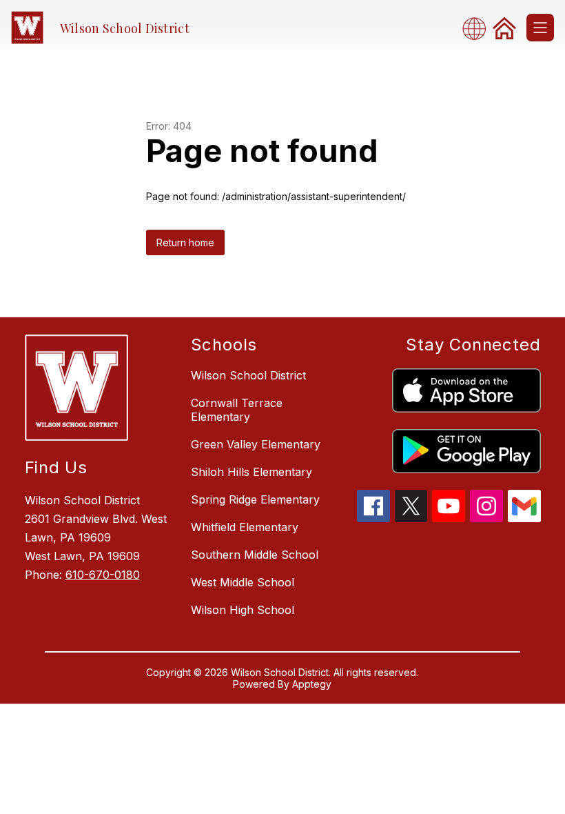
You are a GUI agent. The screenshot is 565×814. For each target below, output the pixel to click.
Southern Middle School (254, 555)
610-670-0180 (102, 575)
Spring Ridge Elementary (255, 499)
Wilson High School (242, 610)
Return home (185, 242)
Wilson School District (248, 375)
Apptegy (311, 684)
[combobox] (478, 27)
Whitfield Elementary (244, 527)
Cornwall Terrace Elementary (236, 410)
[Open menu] (540, 27)
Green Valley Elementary (255, 444)
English (478, 28)
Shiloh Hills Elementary (251, 472)
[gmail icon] (524, 518)
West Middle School (242, 582)
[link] (504, 27)
